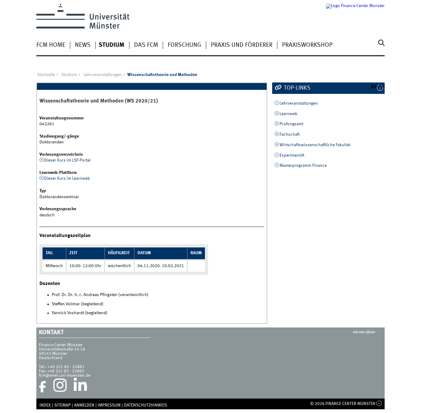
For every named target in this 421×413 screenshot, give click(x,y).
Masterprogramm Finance (303, 165)
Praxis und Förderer (241, 45)
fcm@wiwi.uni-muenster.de (64, 375)
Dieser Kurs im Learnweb (67, 178)
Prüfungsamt (291, 124)
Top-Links (296, 88)
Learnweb (288, 114)
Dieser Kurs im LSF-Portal (67, 160)
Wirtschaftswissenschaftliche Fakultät (315, 145)
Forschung (184, 45)
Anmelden (84, 405)
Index (45, 405)
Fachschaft (290, 134)
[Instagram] (60, 387)
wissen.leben (364, 332)
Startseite (46, 75)
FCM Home (50, 45)
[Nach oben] (379, 404)
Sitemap (62, 405)
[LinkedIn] (80, 387)
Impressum (109, 405)
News (83, 45)
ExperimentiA (292, 155)
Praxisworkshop (307, 45)
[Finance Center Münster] (355, 16)
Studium (112, 45)
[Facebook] (42, 387)
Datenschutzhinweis (145, 405)
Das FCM (146, 45)
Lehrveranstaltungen (103, 75)
